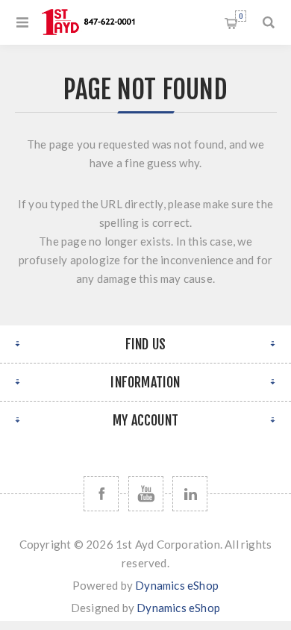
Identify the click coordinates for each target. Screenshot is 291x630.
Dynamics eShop (177, 585)
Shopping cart (240, 16)
